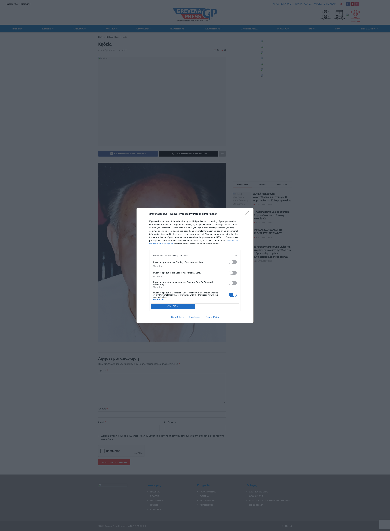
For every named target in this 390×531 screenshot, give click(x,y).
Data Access (195, 317)
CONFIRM (173, 306)
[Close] (248, 214)
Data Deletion (177, 317)
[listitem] (195, 255)
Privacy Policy (212, 317)
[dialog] (195, 265)
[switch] (233, 262)
